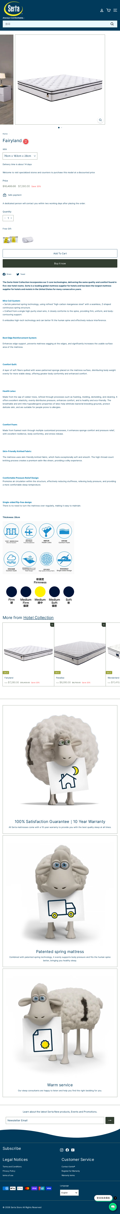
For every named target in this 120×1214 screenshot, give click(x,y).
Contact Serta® (68, 1166)
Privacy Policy (9, 1171)
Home (5, 134)
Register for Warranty (71, 1171)
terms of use (8, 1175)
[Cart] (108, 10)
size (5, 149)
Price (5, 180)
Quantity (7, 211)
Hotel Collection (38, 617)
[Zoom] (100, 120)
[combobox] (60, 24)
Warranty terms (68, 1175)
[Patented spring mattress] (60, 892)
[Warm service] (60, 1026)
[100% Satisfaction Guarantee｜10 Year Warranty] (60, 762)
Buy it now (60, 263)
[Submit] (109, 1120)
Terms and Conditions (12, 1166)
